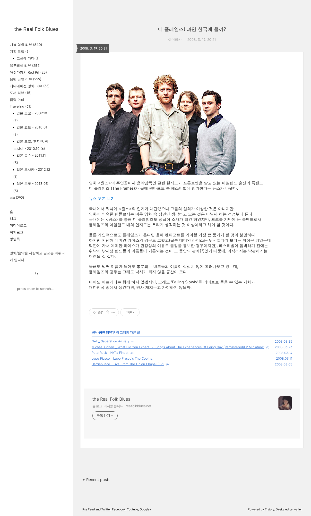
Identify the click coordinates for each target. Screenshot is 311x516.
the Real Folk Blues (36, 29)
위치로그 (16, 232)
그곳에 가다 (28, 58)
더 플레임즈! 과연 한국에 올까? (192, 29)
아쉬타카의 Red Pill (28, 72)
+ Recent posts (96, 479)
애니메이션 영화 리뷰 (30, 86)
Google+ (145, 509)
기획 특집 (20, 51)
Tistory (269, 509)
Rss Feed (88, 509)
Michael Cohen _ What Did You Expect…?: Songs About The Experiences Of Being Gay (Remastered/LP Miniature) (178, 347)
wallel (298, 509)
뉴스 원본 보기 (102, 198)
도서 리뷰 (21, 93)
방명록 (15, 239)
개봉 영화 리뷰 (26, 44)
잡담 (17, 99)
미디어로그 (18, 225)
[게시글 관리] (113, 312)
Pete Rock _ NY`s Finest (110, 353)
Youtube (132, 509)
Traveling (20, 106)
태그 (13, 218)
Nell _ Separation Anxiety (111, 341)
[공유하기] (107, 312)
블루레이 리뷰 (25, 65)
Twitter (106, 509)
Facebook (119, 509)
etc (17, 197)
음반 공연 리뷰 (25, 79)
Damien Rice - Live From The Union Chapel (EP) (128, 364)
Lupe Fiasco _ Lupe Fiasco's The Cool (120, 358)
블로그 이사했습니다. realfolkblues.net (121, 406)
